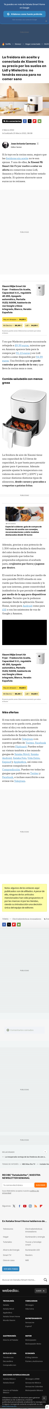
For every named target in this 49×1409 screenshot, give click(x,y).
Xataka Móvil (21, 754)
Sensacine (29, 1322)
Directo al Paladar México (10, 1391)
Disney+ (18, 44)
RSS (35, 1205)
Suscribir (40, 1185)
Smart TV (7, 1255)
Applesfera (20, 761)
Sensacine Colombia (34, 1386)
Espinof (6, 761)
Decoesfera (8, 1361)
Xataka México (9, 1378)
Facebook (25, 121)
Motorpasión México (34, 1390)
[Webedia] (10, 1292)
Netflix (8, 44)
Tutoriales (7, 1242)
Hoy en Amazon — (14, 319)
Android (27, 605)
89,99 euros (22, 345)
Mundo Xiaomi (9, 1320)
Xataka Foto (19, 758)
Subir (38, 1290)
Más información (9, 1406)
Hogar (6, 1236)
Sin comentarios (13, 121)
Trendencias (8, 1357)
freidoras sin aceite (17, 158)
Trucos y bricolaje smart (33, 1243)
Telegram (27, 738)
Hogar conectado (32, 44)
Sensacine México (33, 1382)
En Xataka (12, 524)
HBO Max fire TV (29, 1164)
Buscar (45, 1279)
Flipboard (34, 121)
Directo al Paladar (10, 1340)
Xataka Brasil (8, 1382)
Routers (29, 1255)
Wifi (27, 1260)
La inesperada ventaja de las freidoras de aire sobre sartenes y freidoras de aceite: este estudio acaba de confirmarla (26, 1157)
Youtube (25, 1205)
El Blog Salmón (31, 1357)
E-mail (39, 121)
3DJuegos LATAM (32, 1378)
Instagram (30, 1205)
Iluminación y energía (35, 1236)
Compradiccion (9, 1365)
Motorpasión (30, 1340)
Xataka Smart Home (11, 1316)
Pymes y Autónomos (34, 1361)
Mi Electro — (12, 325)
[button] (24, 143)
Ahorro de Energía (11, 1249)
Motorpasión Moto (33, 1343)
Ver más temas (11, 1269)
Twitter (30, 121)
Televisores (8, 1228)
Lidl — (31, 325)
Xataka (6, 1305)
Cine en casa (8, 1260)
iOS (4, 609)
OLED (46, 44)
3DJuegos (29, 1305)
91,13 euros (23, 353)
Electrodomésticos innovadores (27, 918)
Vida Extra (33, 758)
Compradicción (11, 769)
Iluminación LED (32, 1249)
